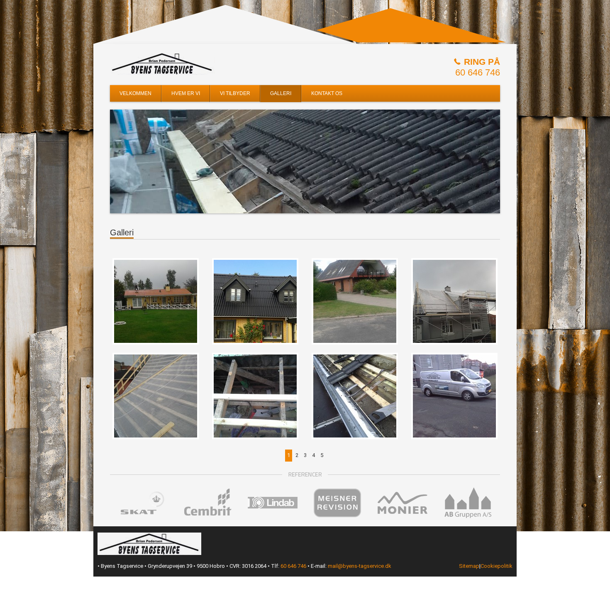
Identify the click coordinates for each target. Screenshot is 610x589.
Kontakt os (326, 93)
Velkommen (135, 93)
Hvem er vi (185, 93)
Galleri (280, 93)
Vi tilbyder (235, 93)
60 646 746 (477, 72)
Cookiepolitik (496, 566)
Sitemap (469, 566)
